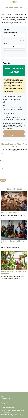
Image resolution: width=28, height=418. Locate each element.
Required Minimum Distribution (14, 68)
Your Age (5, 43)
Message (2, 168)
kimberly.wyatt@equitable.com (7, 407)
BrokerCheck (7, 412)
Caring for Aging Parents (10, 212)
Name (1, 153)
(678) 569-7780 (7, 398)
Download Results (14, 135)
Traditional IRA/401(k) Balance (10, 32)
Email (1, 160)
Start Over (14, 132)
